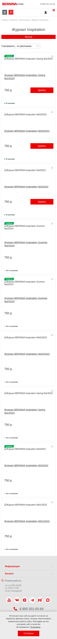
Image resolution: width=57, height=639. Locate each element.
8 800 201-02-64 (47, 4)
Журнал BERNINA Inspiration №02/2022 (27, 354)
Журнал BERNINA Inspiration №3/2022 (26, 465)
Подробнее (35, 627)
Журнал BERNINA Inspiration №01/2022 (27, 521)
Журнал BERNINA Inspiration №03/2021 (27, 131)
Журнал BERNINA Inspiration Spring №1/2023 (24, 411)
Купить (42, 90)
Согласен (28, 633)
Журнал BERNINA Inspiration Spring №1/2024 (24, 77)
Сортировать (8, 46)
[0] (51, 12)
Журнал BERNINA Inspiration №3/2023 (26, 186)
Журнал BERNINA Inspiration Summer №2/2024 (25, 244)
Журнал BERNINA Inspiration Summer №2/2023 (25, 300)
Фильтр (28, 37)
